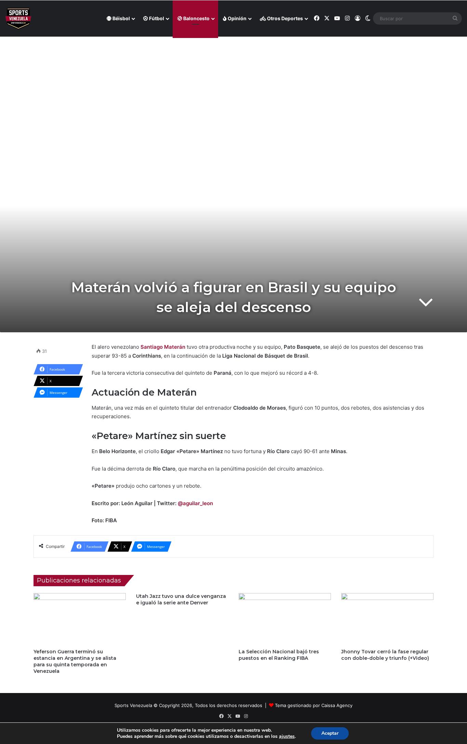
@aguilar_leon (195, 503)
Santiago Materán (163, 347)
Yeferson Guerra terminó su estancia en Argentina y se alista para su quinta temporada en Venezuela (75, 661)
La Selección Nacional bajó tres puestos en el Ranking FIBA (279, 655)
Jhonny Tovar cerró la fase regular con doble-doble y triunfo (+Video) (385, 655)
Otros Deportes (284, 18)
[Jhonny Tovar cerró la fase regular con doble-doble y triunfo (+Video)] (387, 619)
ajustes (287, 736)
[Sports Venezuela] (18, 19)
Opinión (236, 18)
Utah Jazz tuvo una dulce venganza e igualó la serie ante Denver (181, 599)
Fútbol (156, 18)
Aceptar (329, 733)
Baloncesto (196, 18)
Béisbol (120, 18)
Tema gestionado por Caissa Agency (313, 705)
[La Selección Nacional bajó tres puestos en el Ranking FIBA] (285, 619)
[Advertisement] (233, 86)
